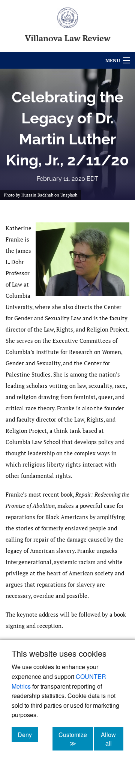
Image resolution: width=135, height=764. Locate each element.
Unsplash (68, 195)
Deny (28, 734)
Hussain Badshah (37, 195)
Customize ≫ (75, 738)
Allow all (112, 738)
